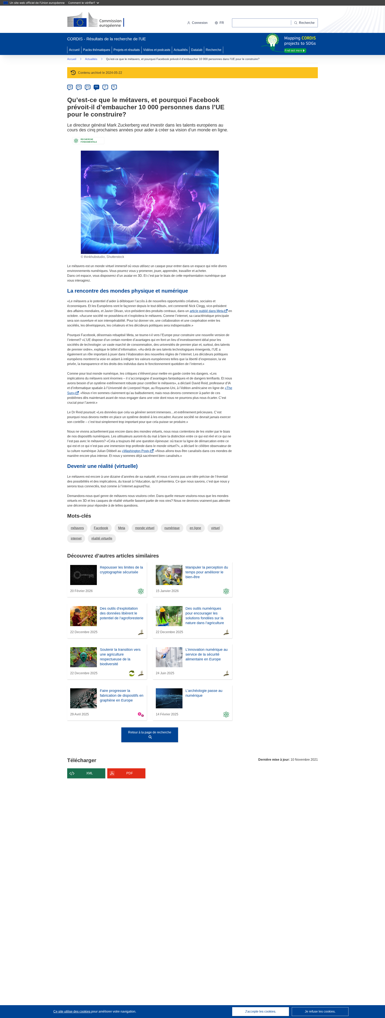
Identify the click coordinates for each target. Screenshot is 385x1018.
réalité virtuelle (101, 538)
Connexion (200, 22)
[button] (219, 22)
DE (70, 86)
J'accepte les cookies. (260, 1011)
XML (89, 773)
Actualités (181, 50)
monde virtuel (144, 528)
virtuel (215, 528)
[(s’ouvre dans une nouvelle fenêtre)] (99, 20)
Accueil (74, 50)
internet (76, 538)
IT (105, 86)
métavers (77, 528)
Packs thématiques (96, 50)
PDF (129, 773)
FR (96, 86)
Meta (121, 528)
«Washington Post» (136, 451)
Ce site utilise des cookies (72, 1011)
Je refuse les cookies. (320, 1011)
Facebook (101, 528)
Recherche (213, 50)
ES (87, 86)
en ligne (195, 528)
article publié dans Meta (207, 311)
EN (79, 86)
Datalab (196, 50)
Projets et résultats (126, 50)
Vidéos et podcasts (156, 50)
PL (114, 86)
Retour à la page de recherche (149, 732)
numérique (172, 528)
